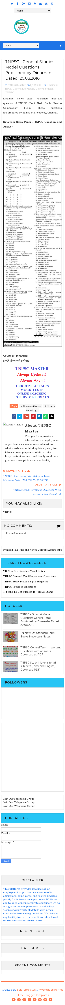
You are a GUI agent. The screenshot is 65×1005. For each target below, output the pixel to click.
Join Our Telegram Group (18, 802)
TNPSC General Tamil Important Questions (29, 576)
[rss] (35, 3)
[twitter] (12, 3)
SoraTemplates (26, 989)
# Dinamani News (30, 406)
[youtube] (46, 3)
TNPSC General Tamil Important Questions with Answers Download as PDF (40, 651)
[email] (40, 3)
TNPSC (9, 92)
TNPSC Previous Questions (19, 586)
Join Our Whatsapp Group (19, 806)
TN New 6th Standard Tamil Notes (24, 571)
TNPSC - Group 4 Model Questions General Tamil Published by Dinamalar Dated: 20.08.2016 (39, 620)
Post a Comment (16, 533)
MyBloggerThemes (51, 989)
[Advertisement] (32, 757)
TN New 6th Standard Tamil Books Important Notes (37, 634)
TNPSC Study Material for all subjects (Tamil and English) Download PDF (38, 666)
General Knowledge (23, 88)
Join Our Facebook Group (18, 798)
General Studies (44, 88)
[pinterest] (52, 3)
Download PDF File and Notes (18, 549)
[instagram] (29, 3)
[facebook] (17, 3)
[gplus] (23, 3)
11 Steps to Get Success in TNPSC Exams (28, 591)
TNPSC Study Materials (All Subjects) (25, 581)
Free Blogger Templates (33, 995)
